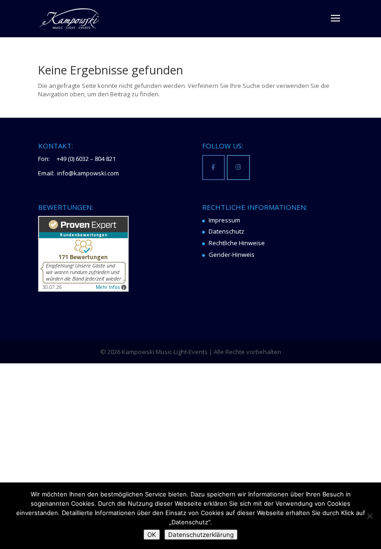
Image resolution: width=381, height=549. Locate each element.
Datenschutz (226, 231)
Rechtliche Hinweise (237, 243)
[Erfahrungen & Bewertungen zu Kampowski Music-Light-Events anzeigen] (83, 289)
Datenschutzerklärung (201, 534)
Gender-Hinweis (232, 254)
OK (151, 534)
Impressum (224, 220)
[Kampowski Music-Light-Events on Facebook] (213, 167)
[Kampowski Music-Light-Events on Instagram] (238, 167)
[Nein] (369, 516)
